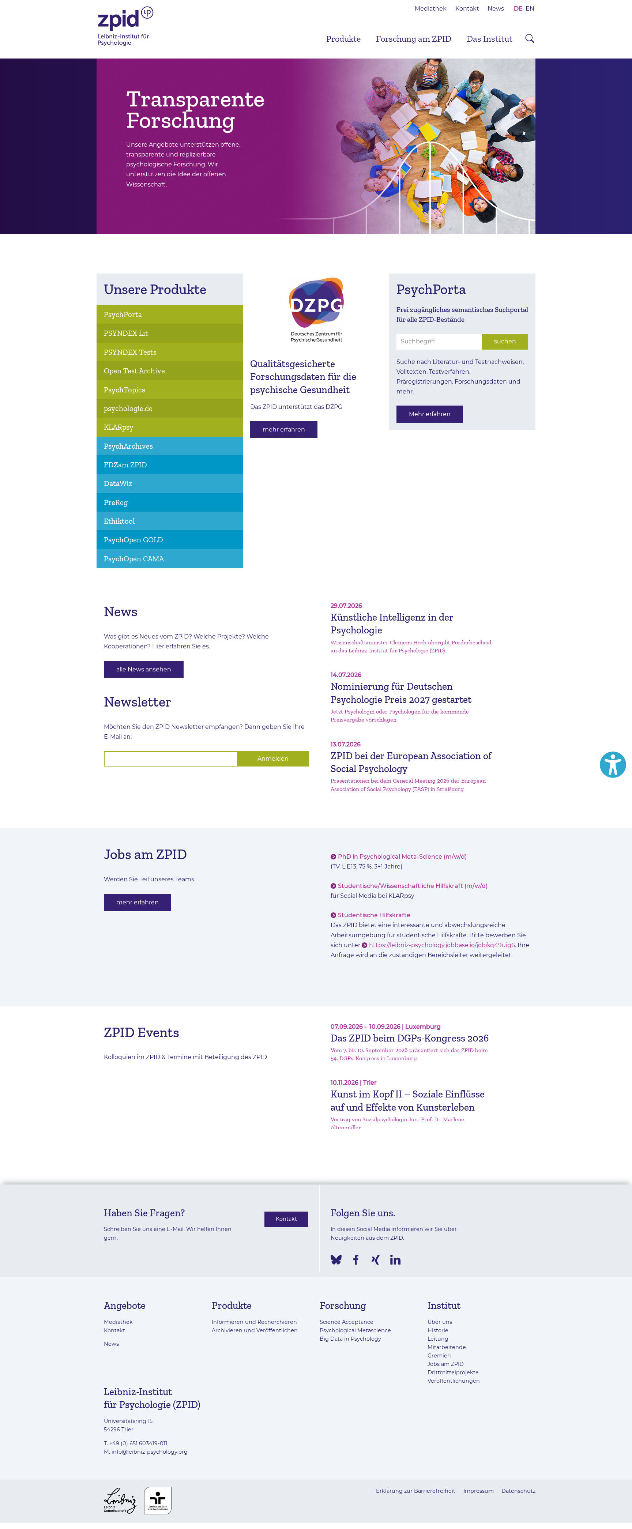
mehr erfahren (284, 429)
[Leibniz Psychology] (126, 45)
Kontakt (467, 8)
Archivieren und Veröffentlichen (255, 1330)
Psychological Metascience (355, 1330)
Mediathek (431, 8)
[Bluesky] (336, 1260)
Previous (85, 146)
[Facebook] (355, 1260)
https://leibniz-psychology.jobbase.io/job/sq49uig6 (442, 945)
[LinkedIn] (395, 1260)
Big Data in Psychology (350, 1339)
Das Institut (489, 38)
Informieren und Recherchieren (254, 1322)
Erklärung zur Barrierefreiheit (415, 1491)
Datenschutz (518, 1491)
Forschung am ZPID (413, 38)
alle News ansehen (143, 669)
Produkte (343, 38)
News (496, 8)
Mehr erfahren (430, 414)
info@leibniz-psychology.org (150, 1452)
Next (546, 146)
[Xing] (375, 1260)
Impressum (478, 1491)
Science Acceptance (346, 1322)
